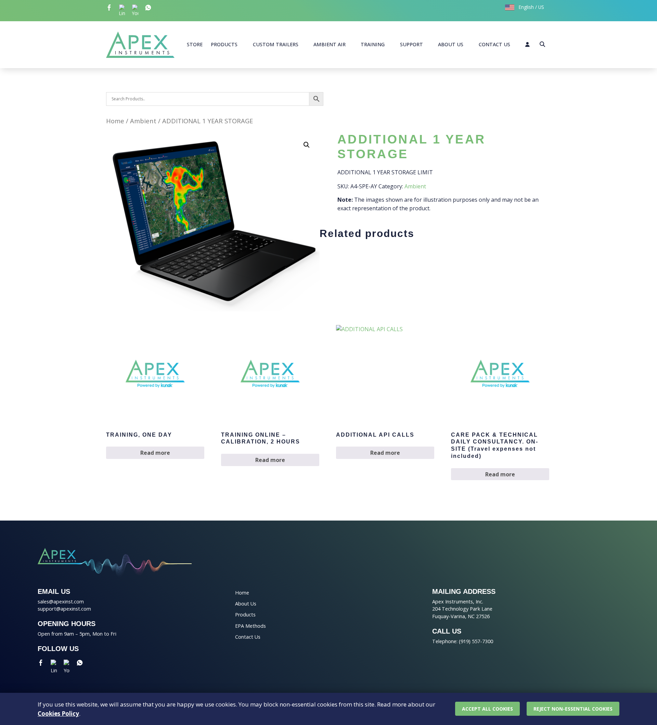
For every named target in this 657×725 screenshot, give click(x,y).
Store (195, 44)
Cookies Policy (58, 713)
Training (373, 44)
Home (115, 120)
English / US (530, 7)
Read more (155, 453)
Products (224, 44)
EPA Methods (250, 626)
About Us (450, 44)
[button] (306, 145)
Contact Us (494, 44)
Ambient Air (329, 44)
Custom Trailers (275, 44)
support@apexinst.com (64, 608)
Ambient (143, 120)
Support (411, 44)
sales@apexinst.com (61, 601)
